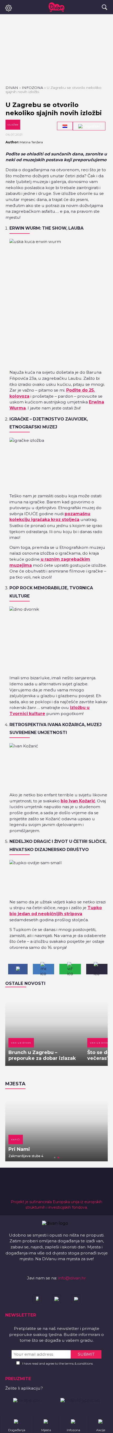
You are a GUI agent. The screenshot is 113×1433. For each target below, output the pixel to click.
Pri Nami (19, 1149)
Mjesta (15, 1084)
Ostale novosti (25, 983)
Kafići (15, 1139)
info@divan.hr (72, 1277)
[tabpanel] (56, 1127)
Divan (12, 87)
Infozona (32, 87)
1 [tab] (54, 1157)
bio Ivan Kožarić (78, 800)
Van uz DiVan (21, 1042)
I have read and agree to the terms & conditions (57, 1363)
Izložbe (13, 124)
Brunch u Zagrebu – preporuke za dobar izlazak (42, 1055)
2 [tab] (58, 1157)
